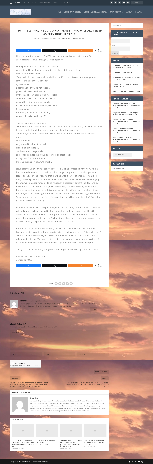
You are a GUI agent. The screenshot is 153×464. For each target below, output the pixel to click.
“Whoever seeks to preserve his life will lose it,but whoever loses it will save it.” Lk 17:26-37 (70, 443)
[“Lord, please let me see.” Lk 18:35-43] (47, 430)
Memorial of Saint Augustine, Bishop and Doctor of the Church (126, 66)
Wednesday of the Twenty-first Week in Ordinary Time (126, 78)
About (129, 12)
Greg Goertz (46, 38)
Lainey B (116, 104)
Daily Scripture (116, 12)
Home (58, 12)
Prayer (138, 12)
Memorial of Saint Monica (122, 72)
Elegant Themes (24, 462)
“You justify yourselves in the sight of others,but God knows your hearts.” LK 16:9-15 (23, 443)
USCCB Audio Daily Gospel (95, 12)
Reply (94, 309)
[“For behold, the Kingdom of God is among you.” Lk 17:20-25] (95, 430)
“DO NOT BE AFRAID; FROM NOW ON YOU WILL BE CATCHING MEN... (47, 3)
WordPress (44, 462)
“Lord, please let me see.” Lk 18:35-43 (46, 441)
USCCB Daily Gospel (72, 12)
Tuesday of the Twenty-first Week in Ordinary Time (126, 85)
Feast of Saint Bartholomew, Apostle (126, 91)
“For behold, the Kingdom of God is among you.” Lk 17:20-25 (94, 442)
